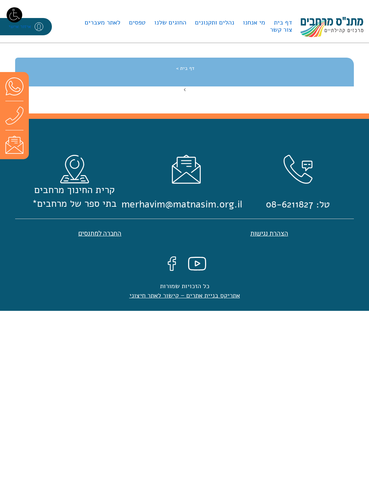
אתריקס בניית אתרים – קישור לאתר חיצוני (184, 295)
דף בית (283, 22)
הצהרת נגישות (269, 233)
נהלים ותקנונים (214, 22)
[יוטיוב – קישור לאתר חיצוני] (197, 263)
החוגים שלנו (170, 22)
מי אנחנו (254, 22)
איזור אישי (20, 26)
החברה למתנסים (99, 233)
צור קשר (281, 29)
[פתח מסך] (14, 14)
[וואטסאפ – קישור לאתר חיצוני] (14, 86)
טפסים (137, 22)
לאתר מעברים (102, 22)
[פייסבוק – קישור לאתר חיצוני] (172, 263)
